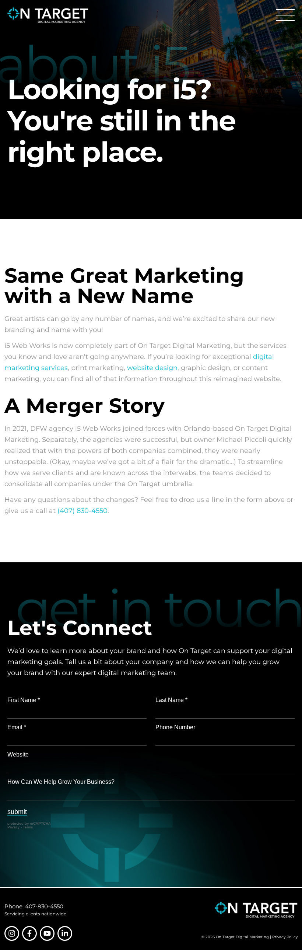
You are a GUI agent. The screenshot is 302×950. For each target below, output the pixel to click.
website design (152, 368)
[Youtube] (47, 933)
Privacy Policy (285, 937)
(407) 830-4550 (82, 511)
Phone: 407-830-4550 (33, 906)
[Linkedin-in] (64, 933)
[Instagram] (11, 933)
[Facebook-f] (29, 933)
